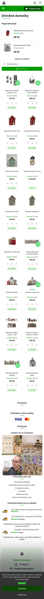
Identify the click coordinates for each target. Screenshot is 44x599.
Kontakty (22, 491)
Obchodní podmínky (22, 482)
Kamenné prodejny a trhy (22, 497)
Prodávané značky (22, 488)
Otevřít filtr (23, 69)
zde (27, 579)
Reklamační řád (22, 494)
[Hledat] (40, 3)
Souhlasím (22, 588)
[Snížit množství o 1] (8, 103)
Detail (32, 188)
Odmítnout (22, 595)
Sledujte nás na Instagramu (22, 433)
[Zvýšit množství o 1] (16, 103)
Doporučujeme (12, 64)
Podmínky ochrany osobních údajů (22, 485)
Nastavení (22, 583)
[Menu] (3, 8)
